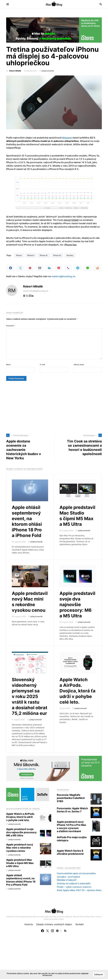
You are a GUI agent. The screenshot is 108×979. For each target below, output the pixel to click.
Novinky (70, 255)
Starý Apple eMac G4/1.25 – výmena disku (79, 890)
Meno (8, 364)
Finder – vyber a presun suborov (74, 886)
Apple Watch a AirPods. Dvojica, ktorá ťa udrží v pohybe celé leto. (77, 691)
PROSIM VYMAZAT (67, 880)
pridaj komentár (48, 71)
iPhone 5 (30, 255)
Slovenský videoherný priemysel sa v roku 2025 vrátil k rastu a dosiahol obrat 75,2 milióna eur (29, 696)
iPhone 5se (70, 244)
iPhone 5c (44, 255)
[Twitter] (47, 930)
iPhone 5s (57, 255)
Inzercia (28, 924)
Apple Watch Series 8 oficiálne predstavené (70, 852)
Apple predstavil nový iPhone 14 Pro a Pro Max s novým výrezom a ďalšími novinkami (71, 826)
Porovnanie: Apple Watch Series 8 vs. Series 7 (72, 810)
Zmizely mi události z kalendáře (73, 883)
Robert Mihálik (15, 71)
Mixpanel (67, 137)
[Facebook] (42, 930)
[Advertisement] (54, 407)
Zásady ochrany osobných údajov (54, 924)
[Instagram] (52, 930)
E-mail (42, 364)
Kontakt (80, 924)
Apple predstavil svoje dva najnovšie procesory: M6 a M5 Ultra (77, 604)
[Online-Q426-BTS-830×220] (54, 29)
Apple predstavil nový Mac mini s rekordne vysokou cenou (30, 602)
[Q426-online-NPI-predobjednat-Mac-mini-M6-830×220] (54, 768)
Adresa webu (79, 364)
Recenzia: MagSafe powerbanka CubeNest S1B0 (71, 798)
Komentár (10, 326)
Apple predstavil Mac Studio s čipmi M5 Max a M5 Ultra (77, 516)
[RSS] (65, 930)
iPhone (19, 255)
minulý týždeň (71, 220)
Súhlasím (98, 974)
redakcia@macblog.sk (63, 276)
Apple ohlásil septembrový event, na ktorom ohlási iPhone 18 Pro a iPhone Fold (27, 521)
